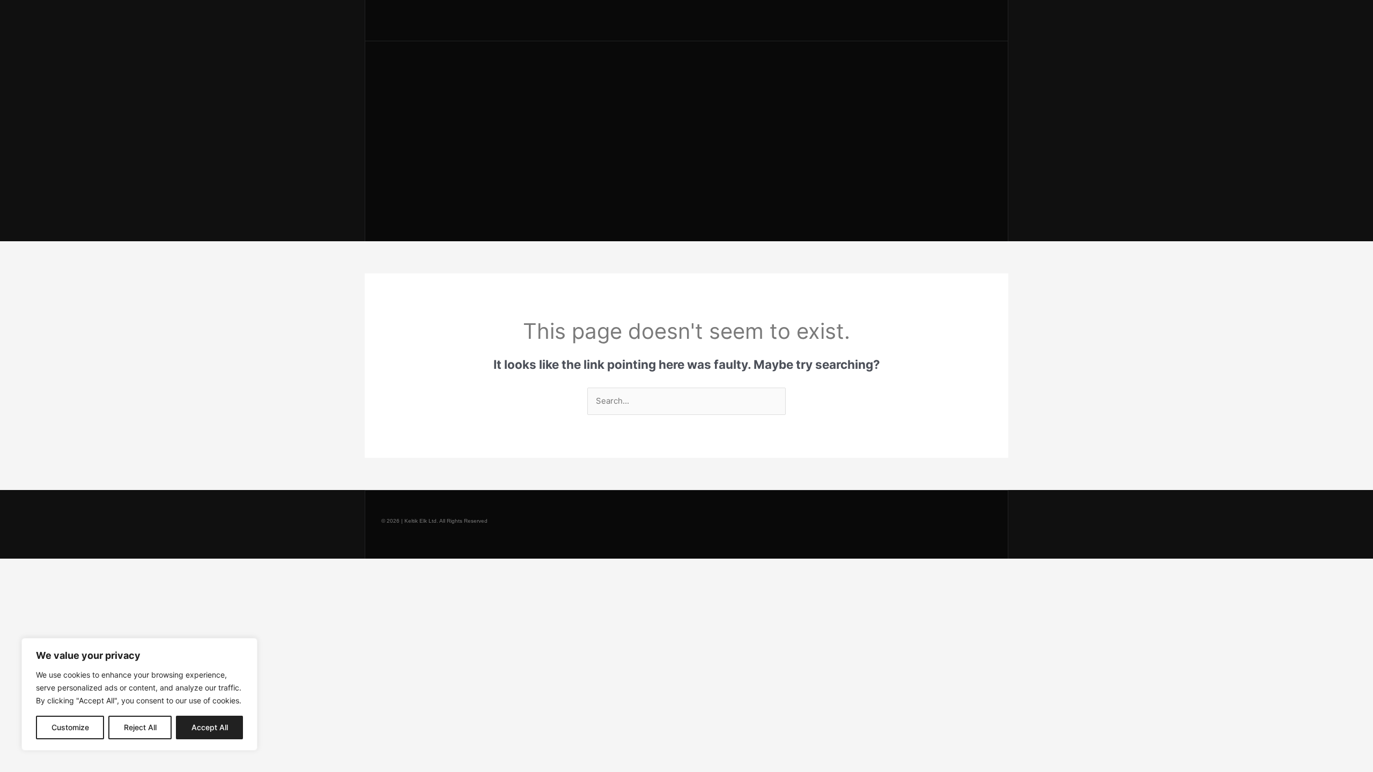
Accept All (209, 727)
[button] (947, 20)
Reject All (140, 727)
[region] (139, 694)
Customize (70, 727)
